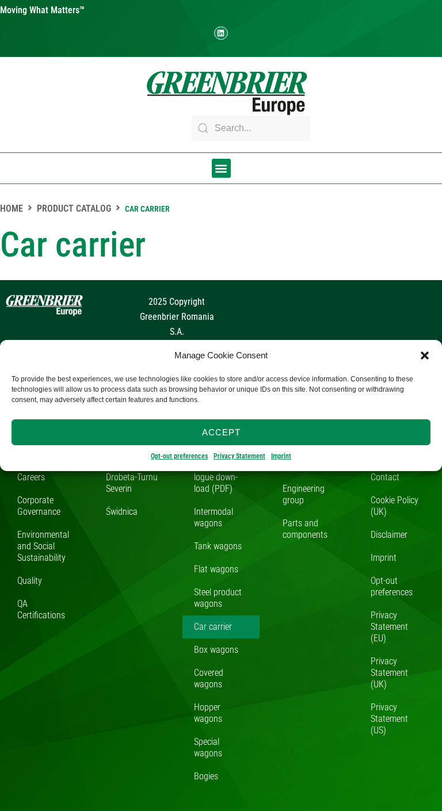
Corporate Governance (38, 506)
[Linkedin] (220, 33)
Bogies (206, 776)
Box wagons (216, 649)
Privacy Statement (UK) (389, 673)
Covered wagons (208, 678)
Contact (385, 477)
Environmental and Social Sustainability (43, 546)
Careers (31, 477)
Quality (29, 580)
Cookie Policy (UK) (394, 506)
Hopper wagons (208, 713)
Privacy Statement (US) (389, 719)
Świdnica (122, 511)
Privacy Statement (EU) (389, 627)
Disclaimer (389, 534)
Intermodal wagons (213, 517)
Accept (221, 432)
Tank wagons (218, 546)
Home (11, 208)
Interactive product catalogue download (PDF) (218, 471)
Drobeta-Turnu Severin (132, 483)
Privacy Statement (239, 456)
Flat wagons (216, 569)
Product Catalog (74, 208)
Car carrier (213, 626)
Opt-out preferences (179, 456)
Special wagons (208, 747)
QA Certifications (41, 609)
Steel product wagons (218, 598)
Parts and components (305, 529)
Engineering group (304, 494)
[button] (424, 355)
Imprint (281, 456)
